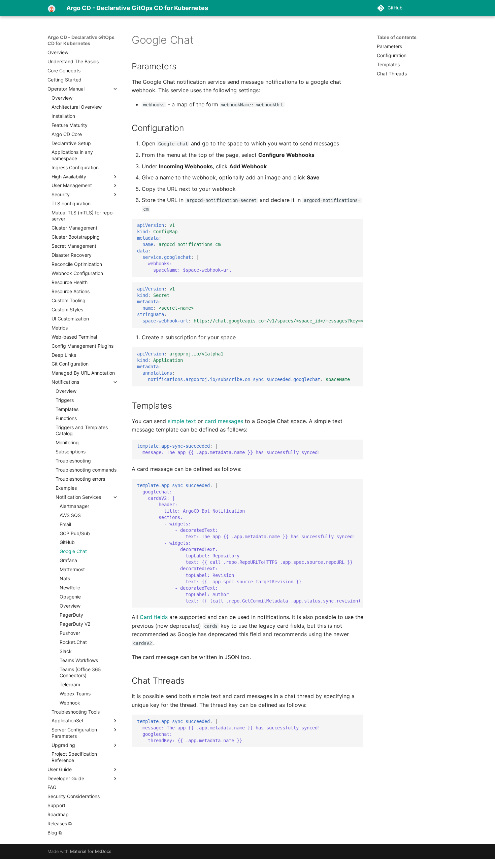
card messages (224, 421)
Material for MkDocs (90, 851)
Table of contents (397, 37)
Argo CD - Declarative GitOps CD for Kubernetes (80, 40)
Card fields (154, 617)
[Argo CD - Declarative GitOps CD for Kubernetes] (51, 8)
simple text (182, 421)
